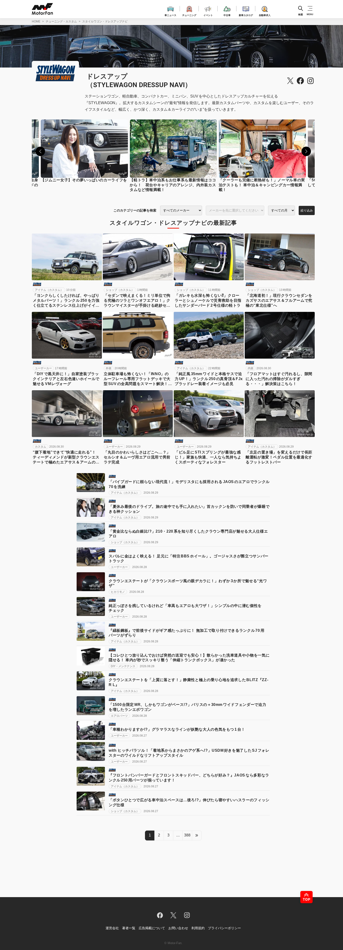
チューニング (189, 14)
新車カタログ (246, 14)
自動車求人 (265, 14)
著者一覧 (128, 928)
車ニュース (170, 14)
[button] (40, 151)
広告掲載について (152, 928)
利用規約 (198, 928)
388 (187, 835)
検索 (300, 14)
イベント (208, 14)
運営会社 (112, 928)
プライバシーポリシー (224, 928)
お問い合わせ (178, 928)
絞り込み (307, 210)
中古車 (227, 14)
